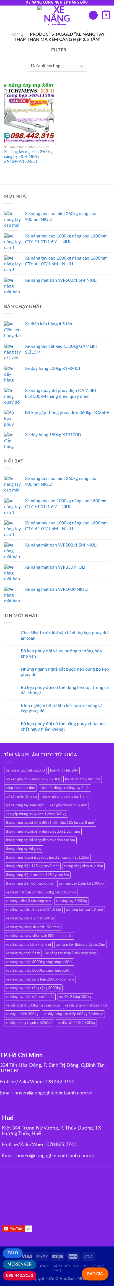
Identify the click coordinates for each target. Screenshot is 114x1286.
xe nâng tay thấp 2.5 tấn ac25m (80, 944)
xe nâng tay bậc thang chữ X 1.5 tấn (33, 909)
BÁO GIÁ (95, 1274)
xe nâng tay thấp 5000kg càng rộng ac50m (39, 970)
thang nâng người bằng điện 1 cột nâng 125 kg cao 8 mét (50, 822)
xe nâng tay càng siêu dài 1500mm (33, 927)
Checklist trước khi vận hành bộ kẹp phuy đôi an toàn (65, 635)
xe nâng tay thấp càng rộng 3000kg (33, 988)
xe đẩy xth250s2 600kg (76, 1022)
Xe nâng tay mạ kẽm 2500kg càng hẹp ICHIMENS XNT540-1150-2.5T (28, 157)
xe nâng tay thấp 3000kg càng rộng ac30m (39, 962)
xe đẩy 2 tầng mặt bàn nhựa (86, 1005)
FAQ (57, 1270)
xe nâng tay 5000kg (71, 901)
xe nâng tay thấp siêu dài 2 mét (30, 997)
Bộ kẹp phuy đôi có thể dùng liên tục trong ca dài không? (65, 690)
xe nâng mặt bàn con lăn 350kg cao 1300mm (41, 892)
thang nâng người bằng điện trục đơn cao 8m (40, 840)
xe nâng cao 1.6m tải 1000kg (81, 883)
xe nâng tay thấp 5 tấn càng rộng (70, 953)
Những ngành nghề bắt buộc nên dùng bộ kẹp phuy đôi (65, 672)
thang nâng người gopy (24, 849)
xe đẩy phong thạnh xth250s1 (29, 1022)
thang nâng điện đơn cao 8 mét (30, 883)
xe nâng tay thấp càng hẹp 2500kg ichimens (40, 979)
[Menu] (7, 15)
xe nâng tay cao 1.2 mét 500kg (30, 918)
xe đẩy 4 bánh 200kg (22, 1014)
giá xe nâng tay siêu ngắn (25, 805)
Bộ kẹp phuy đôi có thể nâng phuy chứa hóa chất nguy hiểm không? (63, 726)
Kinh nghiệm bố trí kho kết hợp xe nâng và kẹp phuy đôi (62, 708)
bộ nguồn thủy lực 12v (82, 779)
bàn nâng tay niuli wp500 (25, 770)
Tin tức (81, 1266)
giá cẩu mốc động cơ (21, 796)
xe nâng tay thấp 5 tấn (23, 953)
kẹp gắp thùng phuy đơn (68, 805)
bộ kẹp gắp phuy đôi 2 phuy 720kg (33, 779)
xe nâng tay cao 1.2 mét (84, 909)
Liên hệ (98, 1266)
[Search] (93, 15)
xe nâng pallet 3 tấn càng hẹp (28, 901)
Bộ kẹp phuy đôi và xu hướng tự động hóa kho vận (61, 653)
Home (16, 34)
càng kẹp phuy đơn (20, 788)
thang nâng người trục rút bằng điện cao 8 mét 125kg (47, 857)
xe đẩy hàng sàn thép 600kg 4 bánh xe (73, 1014)
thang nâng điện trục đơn (83, 866)
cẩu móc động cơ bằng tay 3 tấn (64, 788)
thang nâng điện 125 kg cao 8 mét (32, 866)
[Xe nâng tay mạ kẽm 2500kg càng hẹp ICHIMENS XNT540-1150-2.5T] (29, 113)
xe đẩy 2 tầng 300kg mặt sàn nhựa (32, 1005)
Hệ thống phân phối (50, 1266)
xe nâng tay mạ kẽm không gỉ (28, 944)
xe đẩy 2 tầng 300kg (75, 997)
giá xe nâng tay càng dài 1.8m (65, 796)
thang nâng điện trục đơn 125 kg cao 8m (37, 875)
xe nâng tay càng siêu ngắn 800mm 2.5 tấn (39, 935)
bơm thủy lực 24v (64, 770)
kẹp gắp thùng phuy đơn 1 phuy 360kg (36, 814)
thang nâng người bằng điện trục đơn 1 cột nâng (43, 831)
